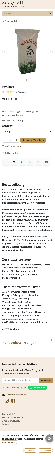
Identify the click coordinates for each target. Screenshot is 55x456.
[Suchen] (50, 13)
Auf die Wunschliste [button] (15, 146)
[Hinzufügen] (16, 140)
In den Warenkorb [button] (34, 140)
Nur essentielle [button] (30, 450)
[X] (14, 162)
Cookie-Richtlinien (9, 442)
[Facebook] (6, 162)
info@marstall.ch (17, 394)
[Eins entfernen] (4, 140)
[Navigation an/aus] (50, 4)
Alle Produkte (12, 20)
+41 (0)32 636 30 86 (17, 387)
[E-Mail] (46, 162)
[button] (4, 51)
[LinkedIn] (22, 162)
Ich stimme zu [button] (45, 450)
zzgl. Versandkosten (13, 115)
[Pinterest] (38, 162)
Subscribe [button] (46, 380)
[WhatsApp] (30, 162)
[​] (6, 401)
